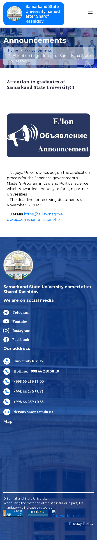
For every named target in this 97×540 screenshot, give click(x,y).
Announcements (38, 50)
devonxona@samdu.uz (33, 411)
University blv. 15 (28, 360)
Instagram (21, 330)
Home (13, 50)
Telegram (21, 312)
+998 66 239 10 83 (29, 401)
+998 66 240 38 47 (29, 391)
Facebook (20, 339)
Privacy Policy (81, 523)
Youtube (19, 321)
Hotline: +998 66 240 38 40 (36, 371)
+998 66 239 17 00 (29, 381)
